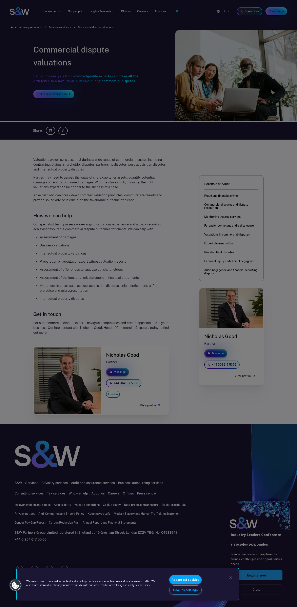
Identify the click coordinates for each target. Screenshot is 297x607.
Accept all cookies (185, 579)
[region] (127, 584)
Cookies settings (185, 590)
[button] (15, 585)
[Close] (230, 577)
